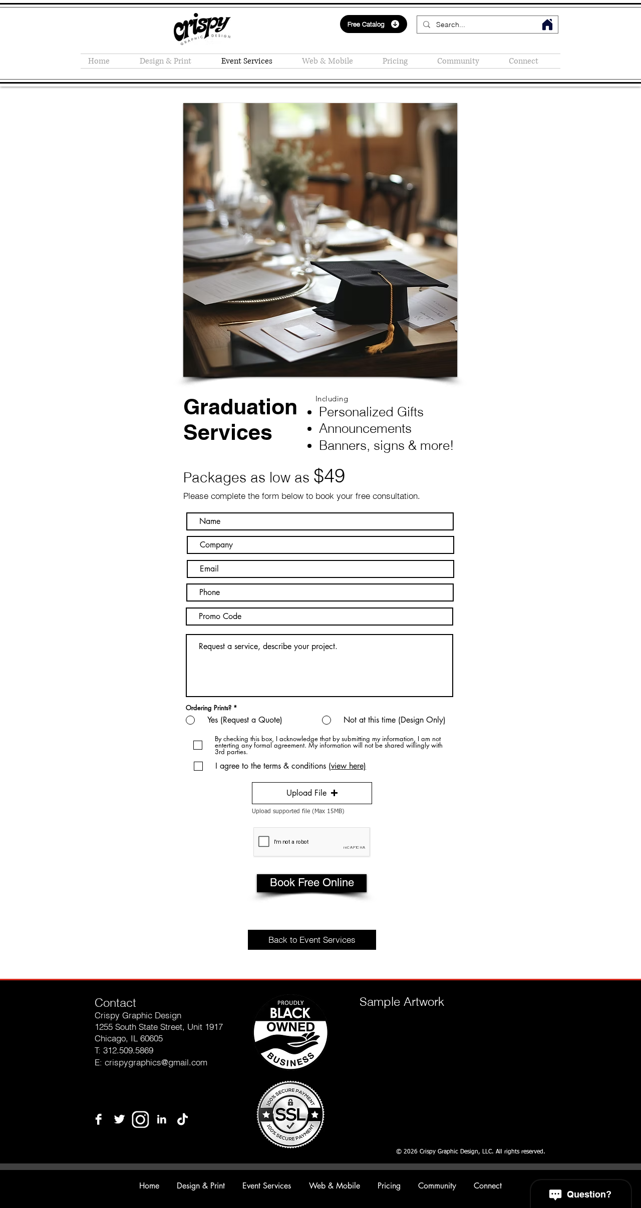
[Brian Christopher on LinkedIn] (161, 1119)
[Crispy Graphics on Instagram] (140, 1119)
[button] (402, 61)
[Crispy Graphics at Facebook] (98, 1119)
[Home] (547, 24)
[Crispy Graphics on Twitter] (119, 1119)
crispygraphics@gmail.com (156, 1062)
